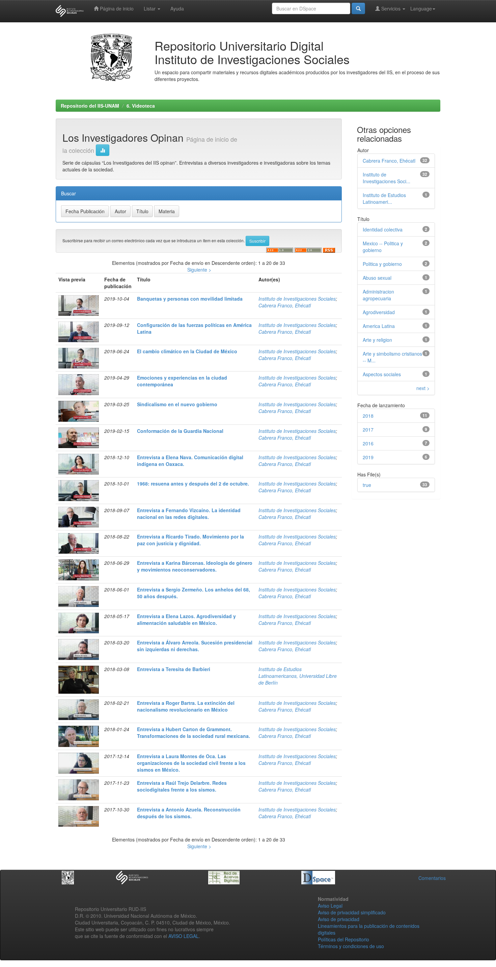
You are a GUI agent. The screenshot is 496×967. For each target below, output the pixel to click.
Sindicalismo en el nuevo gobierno (177, 404)
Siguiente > (199, 269)
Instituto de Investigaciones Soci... (386, 178)
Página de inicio (116, 8)
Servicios (391, 8)
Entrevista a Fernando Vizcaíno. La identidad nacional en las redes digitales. (189, 513)
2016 (368, 443)
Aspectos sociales (382, 374)
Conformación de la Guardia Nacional (180, 430)
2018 (368, 415)
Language (421, 8)
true (367, 484)
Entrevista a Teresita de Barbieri (173, 669)
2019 (368, 457)
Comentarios (432, 878)
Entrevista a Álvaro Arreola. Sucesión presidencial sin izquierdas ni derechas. (194, 646)
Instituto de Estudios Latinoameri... (384, 198)
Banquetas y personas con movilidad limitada (190, 298)
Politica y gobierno (382, 263)
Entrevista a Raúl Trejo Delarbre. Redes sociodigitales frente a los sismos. (182, 786)
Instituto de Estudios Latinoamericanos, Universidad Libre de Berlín (297, 676)
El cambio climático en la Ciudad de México (187, 351)
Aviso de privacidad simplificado (352, 912)
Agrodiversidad (379, 312)
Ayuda (177, 8)
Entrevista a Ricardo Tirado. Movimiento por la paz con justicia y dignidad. (190, 540)
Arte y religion (377, 339)
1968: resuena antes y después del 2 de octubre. (193, 483)
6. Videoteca (141, 105)
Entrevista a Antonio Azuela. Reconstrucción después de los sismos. (189, 813)
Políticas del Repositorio (343, 939)
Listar (150, 8)
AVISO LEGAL (183, 936)
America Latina (379, 326)
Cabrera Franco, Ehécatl (284, 305)
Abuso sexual (377, 277)
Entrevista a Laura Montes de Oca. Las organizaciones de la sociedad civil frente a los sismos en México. (191, 763)
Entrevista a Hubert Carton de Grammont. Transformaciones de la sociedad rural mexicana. (193, 732)
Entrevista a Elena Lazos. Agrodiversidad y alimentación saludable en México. (186, 619)
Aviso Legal (330, 905)
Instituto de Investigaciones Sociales (297, 298)
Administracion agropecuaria (378, 295)
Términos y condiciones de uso (351, 946)
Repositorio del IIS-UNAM (90, 105)
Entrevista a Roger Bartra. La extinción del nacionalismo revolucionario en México (186, 706)
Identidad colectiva (383, 229)
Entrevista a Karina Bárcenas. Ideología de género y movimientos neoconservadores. (194, 566)
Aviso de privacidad (338, 919)
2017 (368, 429)
